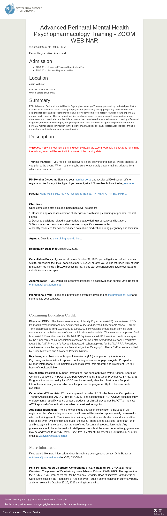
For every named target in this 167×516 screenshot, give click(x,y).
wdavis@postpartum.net (53, 435)
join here (129, 183)
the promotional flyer (120, 295)
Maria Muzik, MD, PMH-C (54, 193)
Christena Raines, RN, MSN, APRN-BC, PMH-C (99, 193)
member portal (83, 179)
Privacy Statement (11, 512)
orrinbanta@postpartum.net (45, 284)
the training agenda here (67, 238)
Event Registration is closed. (48, 53)
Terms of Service (31, 512)
